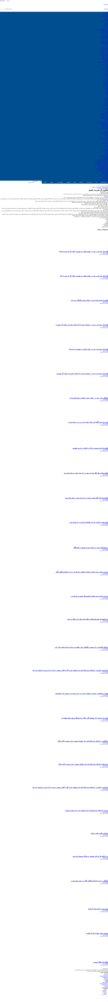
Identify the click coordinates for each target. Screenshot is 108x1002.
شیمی (107, 70)
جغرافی (106, 75)
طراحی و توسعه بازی (103, 108)
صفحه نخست (105, 12)
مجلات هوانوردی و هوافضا (102, 164)
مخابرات (106, 61)
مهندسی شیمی (105, 43)
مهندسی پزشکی (104, 42)
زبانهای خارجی (105, 87)
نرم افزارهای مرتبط (104, 983)
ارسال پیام (104, 994)
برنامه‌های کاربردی (104, 124)
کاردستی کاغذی (104, 31)
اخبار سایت (105, 974)
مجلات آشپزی (105, 177)
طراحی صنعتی (105, 44)
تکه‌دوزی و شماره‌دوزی (103, 30)
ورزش (106, 130)
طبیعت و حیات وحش (103, 138)
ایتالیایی (106, 93)
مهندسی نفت (105, 50)
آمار (107, 80)
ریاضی (106, 67)
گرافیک (106, 17)
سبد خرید (106, 985)
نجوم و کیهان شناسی (103, 69)
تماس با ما (106, 979)
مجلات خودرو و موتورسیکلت (102, 170)
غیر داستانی (105, 151)
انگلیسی (106, 88)
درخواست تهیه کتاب (104, 976)
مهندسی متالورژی (104, 54)
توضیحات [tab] (106, 196)
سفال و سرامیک (104, 32)
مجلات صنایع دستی (104, 157)
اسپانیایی (106, 92)
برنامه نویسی (105, 105)
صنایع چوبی (105, 25)
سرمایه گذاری (105, 143)
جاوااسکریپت (105, 103)
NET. (107, 109)
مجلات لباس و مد (104, 156)
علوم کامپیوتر (105, 125)
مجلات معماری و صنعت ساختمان (101, 163)
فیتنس (106, 131)
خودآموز (106, 137)
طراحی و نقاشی (104, 15)
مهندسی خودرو (105, 46)
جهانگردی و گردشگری (103, 128)
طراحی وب (105, 102)
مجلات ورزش (105, 176)
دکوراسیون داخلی (104, 133)
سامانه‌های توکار (104, 122)
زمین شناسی (105, 74)
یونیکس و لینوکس (104, 118)
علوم (107, 65)
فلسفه (106, 81)
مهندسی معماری (104, 36)
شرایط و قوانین (105, 984)
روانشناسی (105, 83)
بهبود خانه (106, 134)
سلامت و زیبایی (105, 132)
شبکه (107, 112)
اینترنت (106, 144)
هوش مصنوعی (105, 115)
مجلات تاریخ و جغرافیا (103, 175)
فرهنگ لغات (105, 84)
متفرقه (106, 152)
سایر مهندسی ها (104, 64)
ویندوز (106, 111)
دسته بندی (106, 8)
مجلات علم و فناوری (103, 167)
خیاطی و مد (105, 27)
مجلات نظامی (105, 172)
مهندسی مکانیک (104, 38)
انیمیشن (106, 18)
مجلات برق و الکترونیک (103, 169)
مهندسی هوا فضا (104, 40)
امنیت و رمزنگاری (104, 114)
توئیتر (105, 993)
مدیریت (106, 142)
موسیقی (106, 19)
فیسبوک (105, 991)
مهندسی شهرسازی (104, 49)
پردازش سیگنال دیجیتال (103, 62)
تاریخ (107, 76)
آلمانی (107, 90)
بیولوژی (106, 71)
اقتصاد (106, 78)
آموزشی (106, 145)
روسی (106, 94)
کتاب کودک (105, 149)
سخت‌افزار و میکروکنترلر (102, 121)
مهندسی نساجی (104, 57)
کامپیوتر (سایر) (105, 126)
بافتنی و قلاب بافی (104, 29)
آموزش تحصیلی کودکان (88, 195)
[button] (54, 254)
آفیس (107, 101)
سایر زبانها (106, 98)
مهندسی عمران (105, 37)
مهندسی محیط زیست (103, 52)
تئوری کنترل (105, 60)
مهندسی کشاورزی (104, 51)
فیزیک (107, 68)
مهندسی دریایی (105, 56)
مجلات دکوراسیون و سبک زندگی (101, 161)
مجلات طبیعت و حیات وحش (102, 180)
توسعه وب (106, 107)
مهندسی (106, 35)
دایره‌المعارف (105, 140)
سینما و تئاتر (105, 20)
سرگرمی (106, 146)
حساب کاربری (105, 986)
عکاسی (106, 14)
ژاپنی (107, 96)
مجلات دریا (106, 174)
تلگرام (105, 989)
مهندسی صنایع (105, 48)
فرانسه (106, 89)
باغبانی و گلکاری (104, 127)
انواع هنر (106, 23)
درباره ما (106, 973)
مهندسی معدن (105, 55)
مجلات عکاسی (105, 158)
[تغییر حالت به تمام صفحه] (107, 1000)
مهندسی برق (105, 39)
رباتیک (107, 45)
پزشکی (106, 73)
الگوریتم (106, 119)
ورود (8, 0)
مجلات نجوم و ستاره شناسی (102, 165)
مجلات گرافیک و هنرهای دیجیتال (101, 159)
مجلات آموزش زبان (104, 178)
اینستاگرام (104, 990)
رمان (107, 147)
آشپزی (106, 136)
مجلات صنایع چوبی (104, 155)
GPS (107, 63)
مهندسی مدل (105, 58)
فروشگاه (106, 978)
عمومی (106, 86)
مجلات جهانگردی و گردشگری (102, 168)
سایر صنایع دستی (104, 33)
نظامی (106, 139)
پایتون (107, 106)
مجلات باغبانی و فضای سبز (102, 162)
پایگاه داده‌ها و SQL (104, 113)
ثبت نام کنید (2, 0)
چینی (107, 95)
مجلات (106, 153)
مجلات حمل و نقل (104, 171)
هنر (107, 13)
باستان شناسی (105, 77)
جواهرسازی (105, 26)
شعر (107, 21)
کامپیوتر (106, 99)
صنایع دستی (105, 24)
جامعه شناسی (105, 82)
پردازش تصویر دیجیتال (103, 117)
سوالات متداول (105, 982)
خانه (107, 187)
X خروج (106, 995)
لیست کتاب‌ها (105, 977)
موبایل (106, 120)
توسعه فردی (105, 150)
